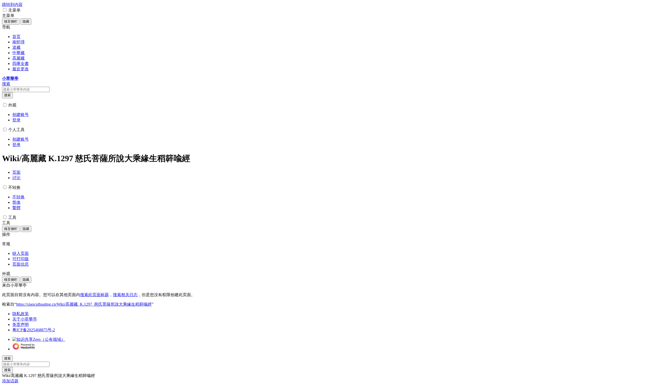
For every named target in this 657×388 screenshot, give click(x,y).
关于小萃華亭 (24, 319)
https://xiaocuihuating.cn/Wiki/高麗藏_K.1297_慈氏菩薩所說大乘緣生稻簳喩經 (84, 304)
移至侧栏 (10, 21)
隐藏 (26, 21)
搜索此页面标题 (94, 295)
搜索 (7, 95)
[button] (4, 10)
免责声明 (20, 324)
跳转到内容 (12, 4)
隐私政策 (20, 314)
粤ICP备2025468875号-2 (33, 330)
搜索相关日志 (125, 295)
